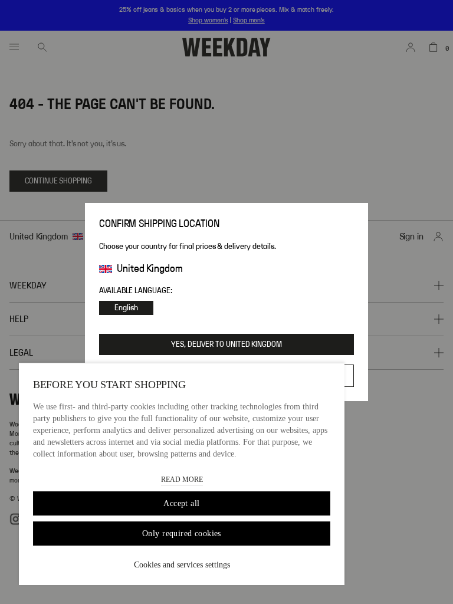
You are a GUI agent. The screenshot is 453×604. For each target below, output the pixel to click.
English (126, 308)
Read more (182, 479)
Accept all (181, 503)
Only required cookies (181, 533)
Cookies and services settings (182, 564)
